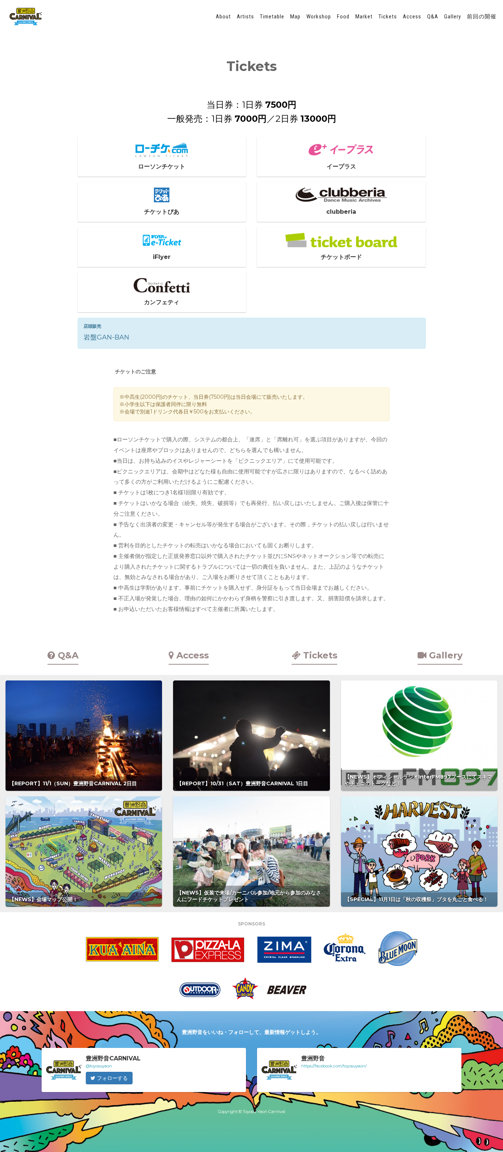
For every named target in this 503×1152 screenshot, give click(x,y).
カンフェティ (161, 302)
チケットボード (341, 256)
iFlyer (161, 256)
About (223, 16)
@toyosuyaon (99, 1066)
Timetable (272, 16)
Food (343, 16)
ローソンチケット (161, 166)
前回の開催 (481, 16)
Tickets (388, 16)
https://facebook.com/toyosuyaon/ (334, 1066)
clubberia (341, 211)
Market (364, 16)
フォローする (111, 1078)
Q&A (432, 16)
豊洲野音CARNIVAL (26, 16)
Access (412, 16)
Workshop (318, 16)
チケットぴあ (161, 211)
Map (295, 16)
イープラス (341, 166)
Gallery (452, 16)
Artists (245, 16)
